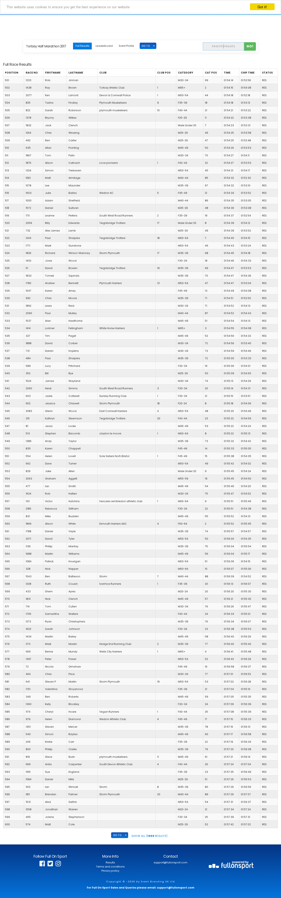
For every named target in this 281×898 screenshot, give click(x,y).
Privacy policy (110, 870)
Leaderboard (104, 46)
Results (110, 862)
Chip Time (247, 72)
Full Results (82, 46)
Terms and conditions (110, 866)
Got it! (262, 6)
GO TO (146, 46)
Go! (250, 46)
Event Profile (126, 46)
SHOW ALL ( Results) (149, 836)
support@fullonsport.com (170, 862)
